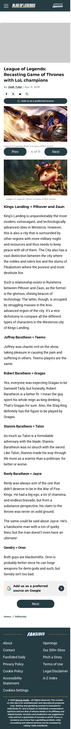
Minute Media (22, 700)
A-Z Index (50, 678)
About (7, 643)
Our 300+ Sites (54, 650)
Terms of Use (53, 664)
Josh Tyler (15, 87)
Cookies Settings (15, 690)
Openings (50, 643)
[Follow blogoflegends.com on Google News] (61, 588)
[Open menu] (6, 5)
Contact (9, 650)
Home (7, 616)
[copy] (27, 94)
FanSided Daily (14, 657)
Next (55, 152)
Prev (15, 152)
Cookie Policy (13, 671)
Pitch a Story (52, 657)
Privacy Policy (13, 664)
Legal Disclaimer (55, 671)
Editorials (20, 616)
